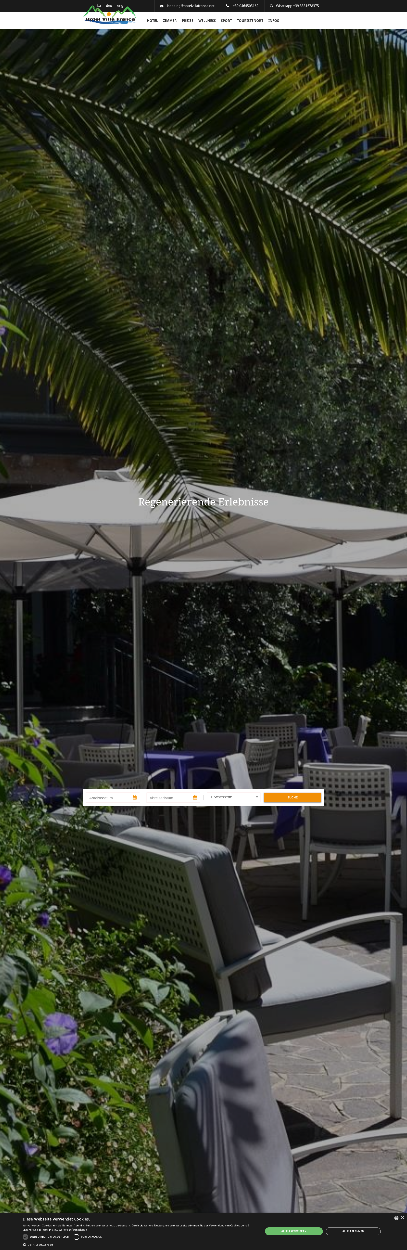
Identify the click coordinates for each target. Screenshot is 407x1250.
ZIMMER (170, 20)
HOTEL (152, 20)
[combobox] (396, 1218)
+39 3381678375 (306, 5)
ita (99, 5)
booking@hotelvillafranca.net (191, 5)
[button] (139, 1244)
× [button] (402, 1217)
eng (120, 5)
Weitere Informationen (73, 1230)
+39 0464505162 (245, 5)
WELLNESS (207, 20)
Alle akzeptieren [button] (294, 1231)
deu (109, 5)
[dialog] (203, 1231)
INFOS (273, 20)
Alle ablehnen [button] (353, 1231)
